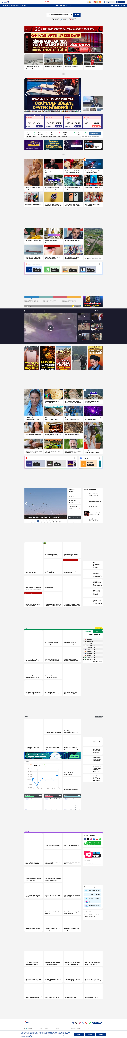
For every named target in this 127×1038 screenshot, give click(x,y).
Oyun (88, 1028)
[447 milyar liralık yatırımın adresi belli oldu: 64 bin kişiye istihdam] (53, 597)
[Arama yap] (105, 2)
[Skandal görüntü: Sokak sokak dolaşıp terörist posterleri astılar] (63, 111)
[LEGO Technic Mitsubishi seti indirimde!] (53, 444)
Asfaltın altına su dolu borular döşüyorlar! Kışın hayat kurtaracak (97, 574)
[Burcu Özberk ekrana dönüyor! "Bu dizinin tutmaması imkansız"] (93, 435)
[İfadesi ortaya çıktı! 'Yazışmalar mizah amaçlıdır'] (53, 855)
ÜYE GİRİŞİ (111, 2)
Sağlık (57, 1030)
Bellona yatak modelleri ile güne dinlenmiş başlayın (53, 980)
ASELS (65, 809)
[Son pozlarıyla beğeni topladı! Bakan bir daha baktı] (72, 905)
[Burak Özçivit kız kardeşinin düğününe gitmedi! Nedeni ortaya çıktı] (59, 111)
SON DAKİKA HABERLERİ (7, 5)
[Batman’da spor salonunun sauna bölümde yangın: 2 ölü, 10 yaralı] (25, 111)
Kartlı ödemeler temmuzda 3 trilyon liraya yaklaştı (72, 996)
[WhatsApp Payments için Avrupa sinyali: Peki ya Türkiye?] (93, 956)
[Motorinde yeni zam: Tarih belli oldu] (77, 111)
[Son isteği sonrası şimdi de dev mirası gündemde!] (78, 111)
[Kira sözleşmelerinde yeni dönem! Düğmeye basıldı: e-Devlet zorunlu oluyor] (50, 111)
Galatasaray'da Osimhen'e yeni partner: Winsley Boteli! (22, 5)
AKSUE (46, 807)
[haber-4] (79, 358)
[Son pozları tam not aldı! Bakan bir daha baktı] (72, 880)
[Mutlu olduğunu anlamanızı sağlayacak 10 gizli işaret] (53, 180)
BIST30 (40, 762)
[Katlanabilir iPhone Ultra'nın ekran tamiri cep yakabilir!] (65, 111)
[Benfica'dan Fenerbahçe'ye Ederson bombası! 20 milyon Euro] (72, 677)
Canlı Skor (99, 628)
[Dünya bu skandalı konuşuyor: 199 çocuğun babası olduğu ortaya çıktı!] (37, 111)
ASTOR (65, 805)
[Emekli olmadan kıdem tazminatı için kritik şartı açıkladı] (33, 444)
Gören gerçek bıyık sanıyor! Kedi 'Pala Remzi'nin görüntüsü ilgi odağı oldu (96, 594)
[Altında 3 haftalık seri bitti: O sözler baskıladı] (53, 394)
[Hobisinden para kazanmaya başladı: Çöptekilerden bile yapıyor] (93, 989)
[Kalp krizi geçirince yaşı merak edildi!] (53, 164)
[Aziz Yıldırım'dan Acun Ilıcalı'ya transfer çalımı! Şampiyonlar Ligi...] (33, 685)
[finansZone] (93, 301)
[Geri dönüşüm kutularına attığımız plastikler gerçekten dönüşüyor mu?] (53, 547)
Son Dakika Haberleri (44, 1028)
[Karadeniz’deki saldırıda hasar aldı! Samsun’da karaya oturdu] (33, 250)
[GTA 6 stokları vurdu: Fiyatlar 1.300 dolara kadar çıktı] (73, 250)
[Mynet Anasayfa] (6, 1)
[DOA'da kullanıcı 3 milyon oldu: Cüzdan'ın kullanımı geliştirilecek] (48, 111)
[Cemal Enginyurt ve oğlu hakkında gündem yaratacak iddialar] (40, 111)
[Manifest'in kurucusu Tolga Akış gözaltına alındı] (72, 855)
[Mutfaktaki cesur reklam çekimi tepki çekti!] (33, 172)
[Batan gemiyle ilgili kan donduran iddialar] (33, 111)
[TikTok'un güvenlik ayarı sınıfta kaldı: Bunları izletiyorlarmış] (67, 111)
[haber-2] (47, 358)
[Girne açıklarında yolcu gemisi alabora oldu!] (63, 43)
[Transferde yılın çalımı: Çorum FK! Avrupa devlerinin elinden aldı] (53, 652)
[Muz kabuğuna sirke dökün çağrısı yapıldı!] (33, 233)
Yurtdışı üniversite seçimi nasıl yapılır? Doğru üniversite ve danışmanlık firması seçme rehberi (52, 998)
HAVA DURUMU (59, 5)
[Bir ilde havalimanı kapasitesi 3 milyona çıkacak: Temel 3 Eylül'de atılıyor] (61, 111)
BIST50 (33, 762)
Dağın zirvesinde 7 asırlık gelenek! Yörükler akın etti (97, 602)
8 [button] (53, 521)
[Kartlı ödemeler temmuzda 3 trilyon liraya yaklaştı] (73, 989)
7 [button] (50, 521)
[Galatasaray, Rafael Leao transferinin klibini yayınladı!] (72, 635)
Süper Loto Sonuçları (94, 898)
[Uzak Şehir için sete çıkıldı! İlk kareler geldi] (53, 905)
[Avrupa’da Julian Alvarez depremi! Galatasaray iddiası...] (72, 652)
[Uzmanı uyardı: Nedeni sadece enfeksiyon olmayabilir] (53, 250)
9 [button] (56, 521)
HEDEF (46, 801)
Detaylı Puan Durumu (97, 661)
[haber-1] (31, 358)
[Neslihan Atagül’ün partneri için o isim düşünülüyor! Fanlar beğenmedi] (52, 111)
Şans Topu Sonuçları (94, 902)
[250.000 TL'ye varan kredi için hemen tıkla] (52, 94)
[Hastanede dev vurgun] (46, 111)
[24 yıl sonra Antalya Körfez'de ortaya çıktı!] (73, 180)
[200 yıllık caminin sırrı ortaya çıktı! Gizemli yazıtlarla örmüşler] (73, 394)
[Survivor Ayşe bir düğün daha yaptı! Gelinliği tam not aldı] (33, 846)
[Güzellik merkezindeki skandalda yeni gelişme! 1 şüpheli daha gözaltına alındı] (69, 111)
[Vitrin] (89, 2)
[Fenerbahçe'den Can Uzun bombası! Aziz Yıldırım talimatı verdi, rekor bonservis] (44, 111)
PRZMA (26, 801)
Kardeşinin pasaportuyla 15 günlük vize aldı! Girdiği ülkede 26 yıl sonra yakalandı (97, 584)
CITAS (26, 809)
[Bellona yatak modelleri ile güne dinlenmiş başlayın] (53, 972)
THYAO (65, 803)
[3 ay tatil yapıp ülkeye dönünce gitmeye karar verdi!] (33, 872)
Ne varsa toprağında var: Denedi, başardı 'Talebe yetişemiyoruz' (33, 996)
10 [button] (59, 521)
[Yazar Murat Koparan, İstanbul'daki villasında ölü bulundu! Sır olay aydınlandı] (88, 778)
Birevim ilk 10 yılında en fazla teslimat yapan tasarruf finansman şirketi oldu (52, 964)
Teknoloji (57, 1028)
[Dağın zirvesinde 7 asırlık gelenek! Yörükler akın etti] (88, 602)
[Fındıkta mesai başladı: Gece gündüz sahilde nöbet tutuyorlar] (72, 740)
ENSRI (46, 809)
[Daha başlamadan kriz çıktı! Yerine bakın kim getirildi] (33, 555)
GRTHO (26, 807)
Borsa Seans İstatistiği (75, 1028)
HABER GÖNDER (115, 5)
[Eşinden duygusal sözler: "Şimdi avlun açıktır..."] (73, 233)
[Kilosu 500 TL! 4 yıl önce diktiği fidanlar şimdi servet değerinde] (33, 972)
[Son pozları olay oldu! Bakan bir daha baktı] (53, 838)
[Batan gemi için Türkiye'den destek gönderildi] (35, 111)
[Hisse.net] (53, 145)
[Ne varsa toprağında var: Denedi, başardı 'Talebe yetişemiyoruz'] (33, 989)
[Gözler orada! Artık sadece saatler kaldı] (33, 732)
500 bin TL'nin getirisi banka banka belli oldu (97, 750)
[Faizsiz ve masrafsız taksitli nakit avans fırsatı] (54, 111)
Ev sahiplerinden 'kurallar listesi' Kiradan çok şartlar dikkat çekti (97, 769)
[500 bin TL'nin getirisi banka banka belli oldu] (58, 111)
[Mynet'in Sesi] (33, 145)
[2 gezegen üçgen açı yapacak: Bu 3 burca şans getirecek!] (93, 411)
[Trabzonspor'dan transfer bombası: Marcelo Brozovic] (33, 669)
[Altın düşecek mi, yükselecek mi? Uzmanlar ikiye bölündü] (42, 111)
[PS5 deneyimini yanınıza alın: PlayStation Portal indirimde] (53, 411)
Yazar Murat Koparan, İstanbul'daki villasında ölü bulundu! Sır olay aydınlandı (97, 779)
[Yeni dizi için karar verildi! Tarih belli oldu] (72, 838)
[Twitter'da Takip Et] (88, 839)
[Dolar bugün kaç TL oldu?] (53, 581)
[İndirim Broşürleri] (99, 2)
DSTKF (46, 803)
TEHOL (65, 801)
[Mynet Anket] (97, 2)
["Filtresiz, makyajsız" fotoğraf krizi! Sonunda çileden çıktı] (33, 888)
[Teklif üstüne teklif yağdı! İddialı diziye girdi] (53, 888)
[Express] (94, 2)
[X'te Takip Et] (76, 1023)
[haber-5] (95, 358)
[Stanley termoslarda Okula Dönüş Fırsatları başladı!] (93, 180)
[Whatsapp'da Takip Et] (100, 839)
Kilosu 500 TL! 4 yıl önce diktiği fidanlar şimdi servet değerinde (33, 980)
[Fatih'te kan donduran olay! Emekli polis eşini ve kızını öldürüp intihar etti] (31, 111)
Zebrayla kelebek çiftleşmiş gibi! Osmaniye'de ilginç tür (97, 565)
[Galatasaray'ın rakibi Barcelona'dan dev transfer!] (53, 685)
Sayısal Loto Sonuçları (94, 894)
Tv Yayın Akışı (87, 860)
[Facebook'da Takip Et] (85, 839)
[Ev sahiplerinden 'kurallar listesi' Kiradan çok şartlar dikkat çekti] (33, 581)
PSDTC (26, 803)
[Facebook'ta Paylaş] (91, 919)
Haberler (42, 1030)
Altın (59, 762)
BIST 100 (29, 764)
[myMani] (47, 2)
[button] (2, 2)
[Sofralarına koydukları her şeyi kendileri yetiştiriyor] (33, 597)
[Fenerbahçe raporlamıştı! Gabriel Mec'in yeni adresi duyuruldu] (73, 411)
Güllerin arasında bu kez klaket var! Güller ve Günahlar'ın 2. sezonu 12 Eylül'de (72, 964)
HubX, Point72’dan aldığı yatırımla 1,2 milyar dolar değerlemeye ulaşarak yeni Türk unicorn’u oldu (33, 965)
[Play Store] (29, 1028)
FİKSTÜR (97, 631)
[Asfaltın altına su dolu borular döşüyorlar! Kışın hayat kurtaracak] (88, 574)
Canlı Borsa (99, 716)
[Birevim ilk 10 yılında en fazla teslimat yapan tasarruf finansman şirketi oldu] (53, 956)
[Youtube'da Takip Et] (97, 839)
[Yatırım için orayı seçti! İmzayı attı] (33, 913)
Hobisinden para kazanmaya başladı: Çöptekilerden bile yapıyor (92, 997)
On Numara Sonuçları (94, 905)
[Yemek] (92, 2)
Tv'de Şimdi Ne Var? (89, 863)
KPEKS (46, 805)
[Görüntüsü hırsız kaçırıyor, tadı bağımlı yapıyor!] (72, 564)
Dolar (46, 762)
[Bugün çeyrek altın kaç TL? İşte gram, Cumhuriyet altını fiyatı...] (73, 164)
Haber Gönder (98, 1022)
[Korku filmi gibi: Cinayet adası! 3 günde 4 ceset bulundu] (80, 111)
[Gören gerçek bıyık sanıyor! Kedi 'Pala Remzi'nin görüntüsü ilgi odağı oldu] (88, 592)
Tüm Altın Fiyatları (73, 517)
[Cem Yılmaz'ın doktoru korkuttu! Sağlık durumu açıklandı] (73, 444)
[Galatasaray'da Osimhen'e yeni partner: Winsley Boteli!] (29, 111)
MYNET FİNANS (32, 136)
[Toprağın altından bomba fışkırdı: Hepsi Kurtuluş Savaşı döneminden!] (73, 427)
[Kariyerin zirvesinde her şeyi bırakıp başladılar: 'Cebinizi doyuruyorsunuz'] (75, 111)
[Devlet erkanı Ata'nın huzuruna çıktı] (73, 111)
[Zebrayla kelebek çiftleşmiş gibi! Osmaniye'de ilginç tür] (88, 565)
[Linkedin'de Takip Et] (94, 839)
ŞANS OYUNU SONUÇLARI (90, 887)
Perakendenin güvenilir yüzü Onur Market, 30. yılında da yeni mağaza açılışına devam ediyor (93, 981)
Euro (53, 762)
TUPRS (65, 807)
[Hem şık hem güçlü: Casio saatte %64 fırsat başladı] (53, 564)
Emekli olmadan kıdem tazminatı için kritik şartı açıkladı (97, 760)
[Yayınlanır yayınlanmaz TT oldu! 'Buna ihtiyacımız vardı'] (53, 921)
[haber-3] (63, 358)
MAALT (26, 805)
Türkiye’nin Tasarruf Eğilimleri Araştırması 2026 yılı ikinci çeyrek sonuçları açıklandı (73, 981)
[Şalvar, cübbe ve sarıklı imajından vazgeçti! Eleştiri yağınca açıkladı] (53, 872)
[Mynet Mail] (124, 5)
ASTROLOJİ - (76, 143)
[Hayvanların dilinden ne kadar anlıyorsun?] (93, 394)
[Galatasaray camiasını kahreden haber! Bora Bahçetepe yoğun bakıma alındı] (56, 111)
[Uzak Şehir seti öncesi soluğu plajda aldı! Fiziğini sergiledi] (33, 402)
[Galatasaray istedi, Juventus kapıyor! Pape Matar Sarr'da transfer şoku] (72, 547)
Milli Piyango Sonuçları (94, 890)
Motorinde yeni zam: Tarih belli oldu (97, 741)
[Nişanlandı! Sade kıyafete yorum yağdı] (33, 427)
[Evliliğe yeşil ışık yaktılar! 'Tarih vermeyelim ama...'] (72, 921)
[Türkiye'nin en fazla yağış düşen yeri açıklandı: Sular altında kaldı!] (93, 241)
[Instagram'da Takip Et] (91, 839)
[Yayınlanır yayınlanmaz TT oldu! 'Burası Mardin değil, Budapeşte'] (72, 589)
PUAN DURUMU (88, 631)
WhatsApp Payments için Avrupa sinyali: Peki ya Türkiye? (93, 963)
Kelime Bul (89, 1030)
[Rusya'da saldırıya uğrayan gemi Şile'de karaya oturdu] (27, 111)
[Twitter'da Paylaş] (94, 919)
